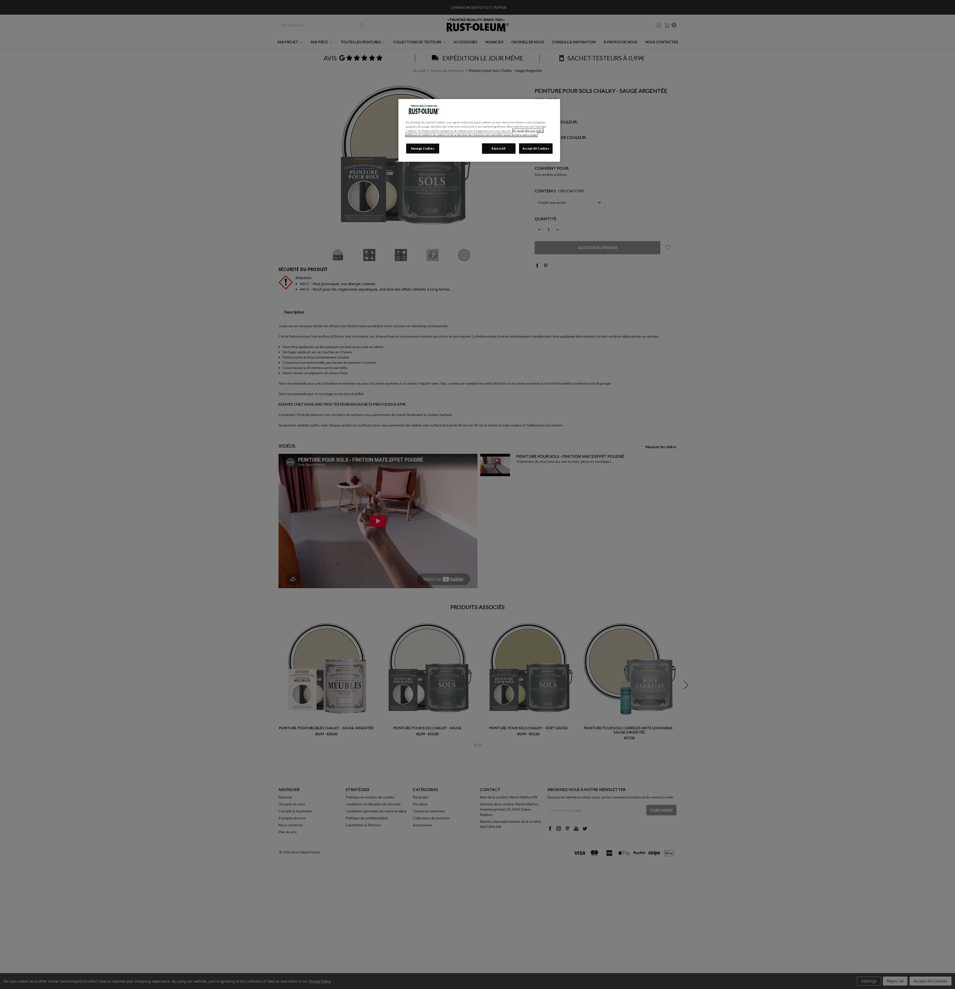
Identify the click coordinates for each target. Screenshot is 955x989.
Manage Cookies (422, 148)
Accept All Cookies (536, 148)
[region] (479, 130)
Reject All (499, 148)
